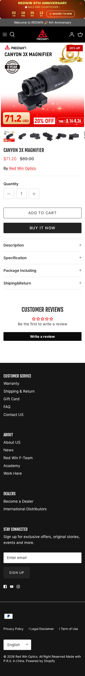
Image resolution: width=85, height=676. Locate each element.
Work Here (12, 473)
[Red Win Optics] (43, 35)
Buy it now (43, 228)
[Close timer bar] (80, 3)
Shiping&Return (17, 283)
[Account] (70, 34)
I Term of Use (68, 629)
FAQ (6, 407)
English (13, 645)
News (8, 450)
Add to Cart (42, 213)
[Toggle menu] (5, 34)
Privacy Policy (13, 629)
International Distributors (25, 509)
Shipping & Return (19, 391)
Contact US (13, 414)
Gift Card (11, 399)
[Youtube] (11, 586)
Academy (11, 466)
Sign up (16, 573)
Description (13, 245)
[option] (42, 85)
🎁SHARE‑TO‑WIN (60, 14)
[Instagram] (18, 586)
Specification (15, 258)
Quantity (11, 184)
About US (11, 442)
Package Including (19, 270)
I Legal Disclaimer (41, 629)
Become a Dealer (18, 501)
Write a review (42, 336)
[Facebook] (5, 586)
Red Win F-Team (18, 458)
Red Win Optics (22, 168)
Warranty (11, 383)
